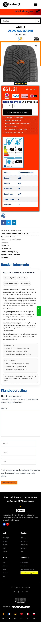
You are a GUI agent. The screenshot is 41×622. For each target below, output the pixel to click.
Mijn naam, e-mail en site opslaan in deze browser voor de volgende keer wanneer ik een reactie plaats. (20, 473)
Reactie (4, 408)
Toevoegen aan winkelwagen (17, 112)
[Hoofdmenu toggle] (35, 4)
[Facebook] (4, 524)
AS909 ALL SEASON (20, 30)
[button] (36, 46)
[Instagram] (7, 524)
